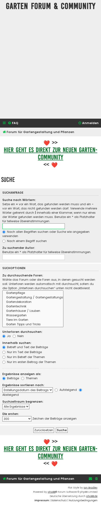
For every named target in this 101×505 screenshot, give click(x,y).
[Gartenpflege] (33, 293)
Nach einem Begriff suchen (26, 241)
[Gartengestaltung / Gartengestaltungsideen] (33, 297)
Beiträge (12, 378)
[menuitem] (13, 123)
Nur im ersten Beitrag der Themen (31, 362)
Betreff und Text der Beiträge (27, 347)
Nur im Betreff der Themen (25, 357)
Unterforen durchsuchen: (22, 332)
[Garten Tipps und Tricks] (33, 324)
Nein (20, 336)
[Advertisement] (50, 65)
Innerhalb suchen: (16, 343)
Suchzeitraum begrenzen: (22, 402)
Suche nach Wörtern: (19, 200)
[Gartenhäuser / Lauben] (33, 311)
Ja (8, 336)
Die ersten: (10, 414)
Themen (31, 378)
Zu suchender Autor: (18, 248)
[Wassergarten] (33, 315)
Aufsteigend (67, 390)
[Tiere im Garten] (33, 320)
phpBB (51, 492)
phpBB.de (91, 496)
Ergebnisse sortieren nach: (23, 385)
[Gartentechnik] (33, 306)
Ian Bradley (90, 487)
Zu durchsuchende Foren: (22, 275)
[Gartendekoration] (33, 302)
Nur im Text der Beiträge (24, 352)
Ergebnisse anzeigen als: (21, 374)
